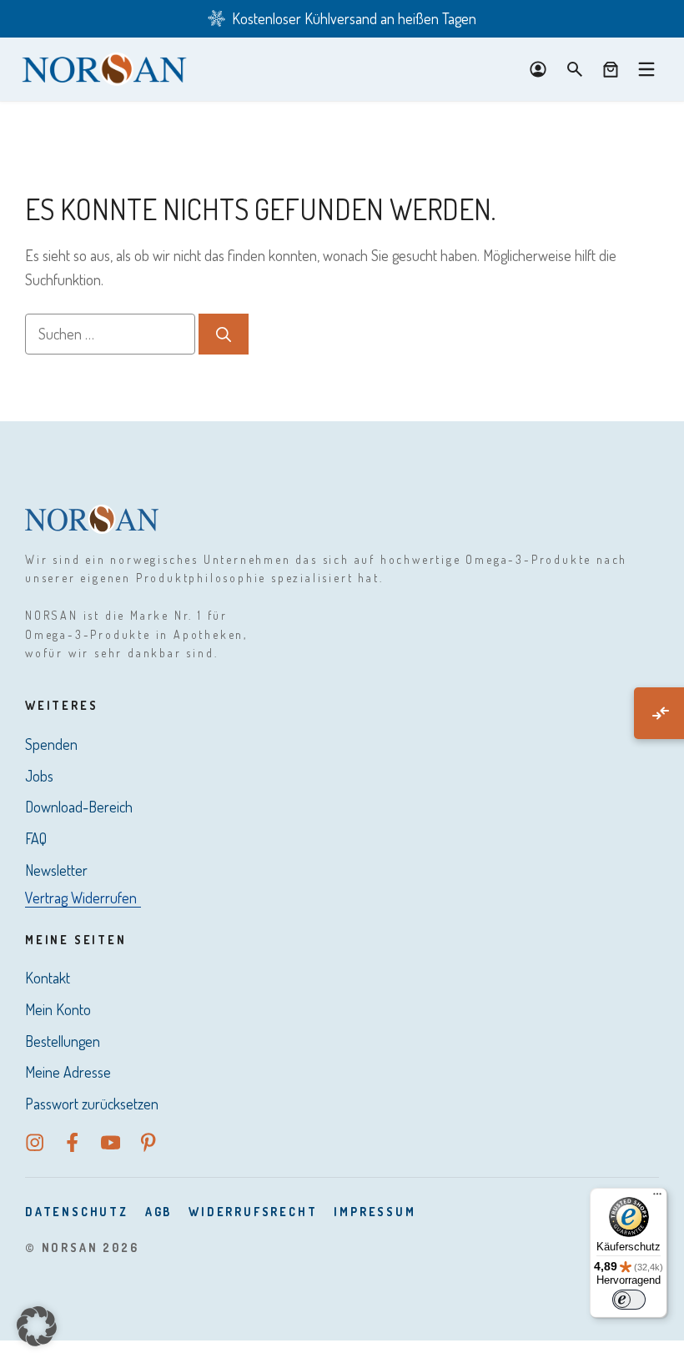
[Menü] (657, 1198)
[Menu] (646, 69)
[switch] (629, 1300)
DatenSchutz (76, 1212)
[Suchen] (224, 334)
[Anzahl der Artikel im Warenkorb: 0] (610, 69)
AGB (158, 1212)
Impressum (374, 1212)
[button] (36, 1326)
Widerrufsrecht (253, 1212)
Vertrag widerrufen (81, 897)
